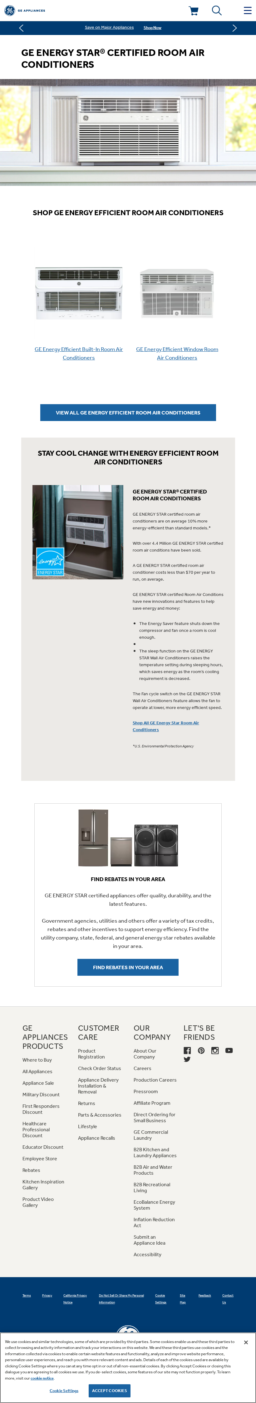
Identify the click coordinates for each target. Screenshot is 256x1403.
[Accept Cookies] (246, 1342)
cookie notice (42, 1378)
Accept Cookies (109, 1390)
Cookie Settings (64, 1390)
